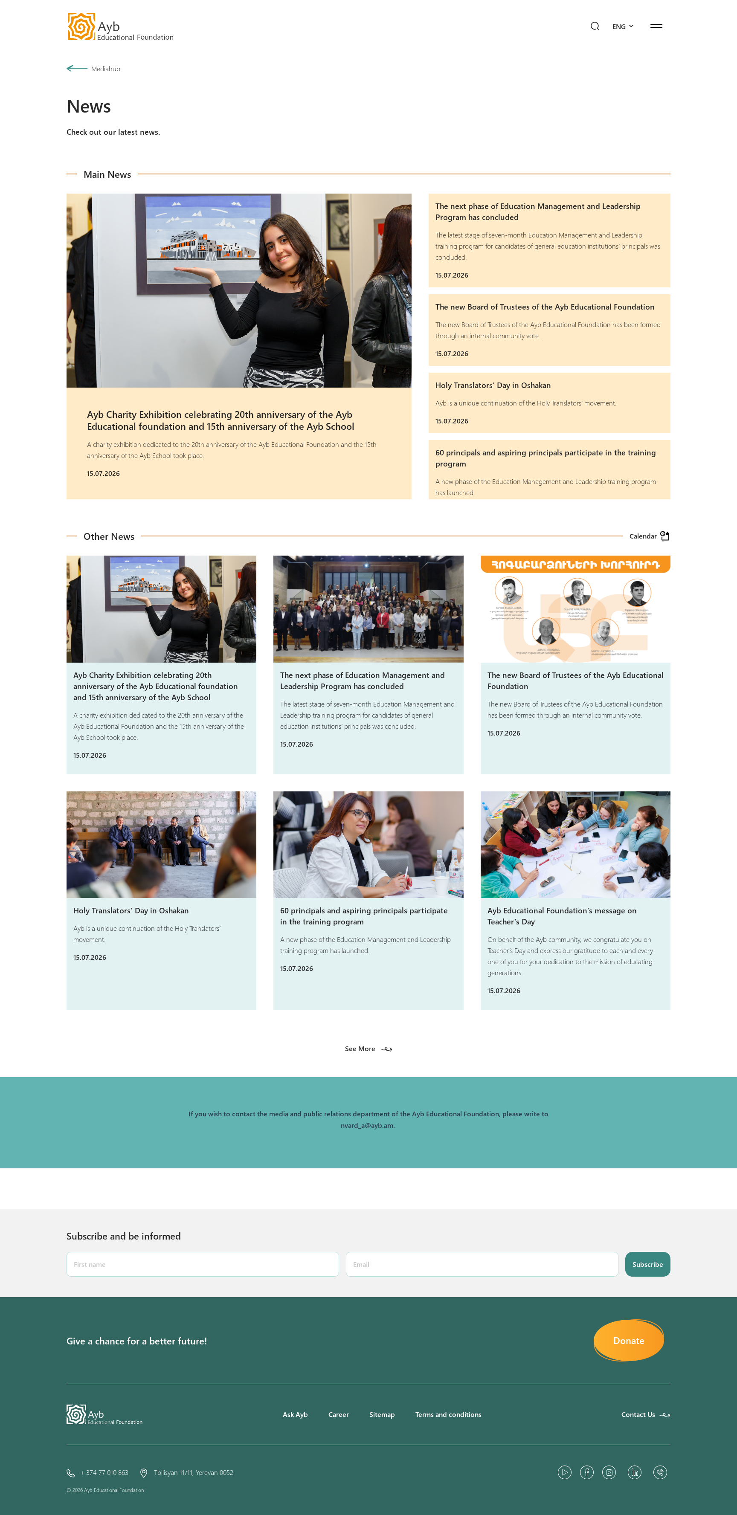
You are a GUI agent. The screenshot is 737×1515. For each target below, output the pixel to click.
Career (338, 1414)
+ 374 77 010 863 (104, 1472)
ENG (619, 26)
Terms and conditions (448, 1414)
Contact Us (638, 1414)
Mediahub (105, 68)
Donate (628, 1340)
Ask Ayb (295, 1414)
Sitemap (382, 1414)
